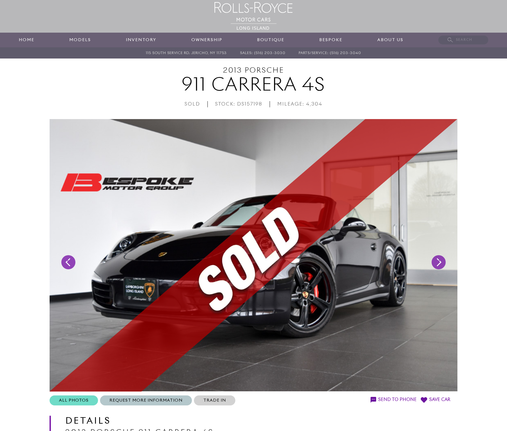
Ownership (206, 40)
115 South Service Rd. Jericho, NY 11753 (186, 53)
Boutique (270, 40)
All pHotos (74, 400)
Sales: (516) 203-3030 (262, 53)
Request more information (145, 400)
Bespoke (330, 40)
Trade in (214, 400)
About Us (390, 40)
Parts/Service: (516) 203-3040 (330, 53)
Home (26, 40)
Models (80, 40)
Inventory (141, 40)
